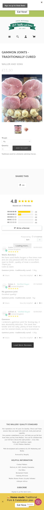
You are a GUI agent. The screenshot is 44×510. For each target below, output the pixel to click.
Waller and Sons (12, 64)
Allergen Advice (22, 481)
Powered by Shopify (22, 454)
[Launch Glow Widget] (38, 501)
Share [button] (7, 276)
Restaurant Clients (22, 473)
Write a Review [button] (23, 228)
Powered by (31, 237)
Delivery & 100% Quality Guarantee (22, 467)
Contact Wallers (22, 464)
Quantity (5, 145)
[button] (36, 276)
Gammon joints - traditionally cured (16, 270)
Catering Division (22, 475)
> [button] (23, 345)
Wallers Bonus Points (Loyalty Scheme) (22, 478)
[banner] (22, 25)
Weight (4, 138)
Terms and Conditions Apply (22, 442)
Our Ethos (22, 470)
